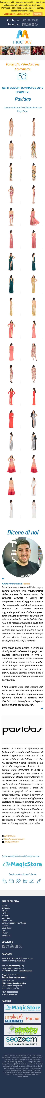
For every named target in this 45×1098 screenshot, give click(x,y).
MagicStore (22, 111)
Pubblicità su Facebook (27, 1064)
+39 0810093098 (25, 970)
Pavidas (22, 99)
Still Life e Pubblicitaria (32, 1059)
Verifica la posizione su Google (14, 923)
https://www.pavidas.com (14, 838)
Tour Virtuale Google (18, 1057)
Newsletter (21, 1066)
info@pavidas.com (11, 841)
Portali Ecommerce (10, 1055)
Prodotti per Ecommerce (27, 67)
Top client (6, 915)
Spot (39, 1066)
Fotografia (13, 64)
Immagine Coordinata (23, 1070)
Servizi (4, 910)
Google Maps (7, 977)
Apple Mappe (20, 977)
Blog (3, 930)
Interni (21, 1059)
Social (13, 1070)
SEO (16, 1064)
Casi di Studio (17, 1072)
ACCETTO (37, 14)
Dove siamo (6, 928)
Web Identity (29, 1074)
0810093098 (30, 20)
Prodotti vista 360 (10, 1062)
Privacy (5, 933)
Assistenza (6, 935)
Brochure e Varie (27, 1068)
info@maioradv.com (16, 968)
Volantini (7, 1068)
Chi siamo (6, 908)
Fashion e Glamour (11, 1059)
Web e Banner (16, 1068)
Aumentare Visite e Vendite (32, 1072)
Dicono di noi (7, 920)
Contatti (5, 925)
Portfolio (5, 913)
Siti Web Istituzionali (25, 1055)
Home (4, 905)
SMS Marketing (31, 1066)
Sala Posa (6, 918)
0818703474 (9, 836)
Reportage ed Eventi (24, 1062)
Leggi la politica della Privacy (17, 13)
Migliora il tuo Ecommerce (15, 1074)
